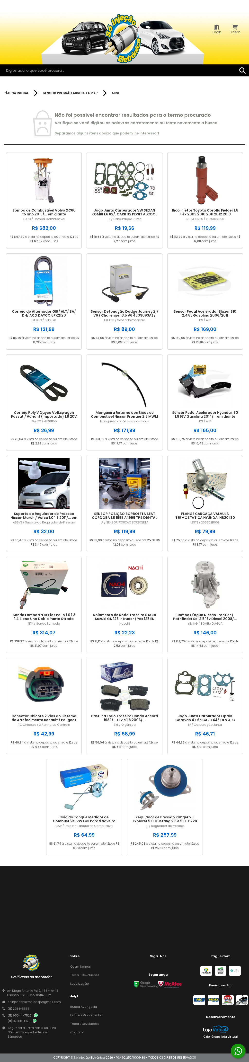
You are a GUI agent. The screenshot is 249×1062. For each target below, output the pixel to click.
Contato (76, 1032)
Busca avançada (83, 1007)
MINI (115, 93)
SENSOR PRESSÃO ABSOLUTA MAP (70, 93)
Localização (79, 984)
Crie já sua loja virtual (220, 1036)
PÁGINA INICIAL (16, 93)
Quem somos (80, 967)
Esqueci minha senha (86, 1015)
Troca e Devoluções (84, 975)
